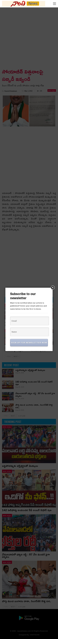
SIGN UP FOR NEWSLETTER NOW (29, 342)
